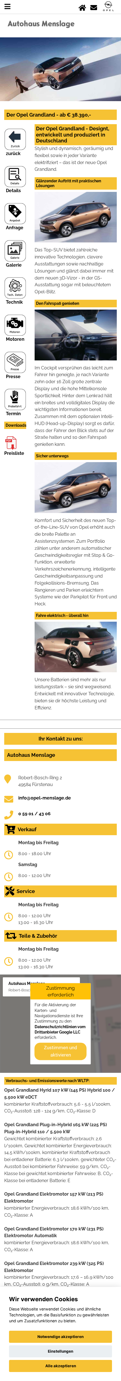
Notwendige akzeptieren (60, 1336)
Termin (13, 413)
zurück (13, 153)
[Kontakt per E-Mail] (93, 6)
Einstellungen (60, 1351)
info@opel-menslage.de (44, 798)
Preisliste (14, 453)
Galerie (14, 265)
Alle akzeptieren (60, 1366)
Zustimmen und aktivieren (60, 1051)
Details (13, 190)
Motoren (15, 339)
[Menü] (7, 6)
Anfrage (14, 227)
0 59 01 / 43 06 (34, 813)
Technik (14, 302)
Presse (13, 376)
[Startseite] (82, 6)
